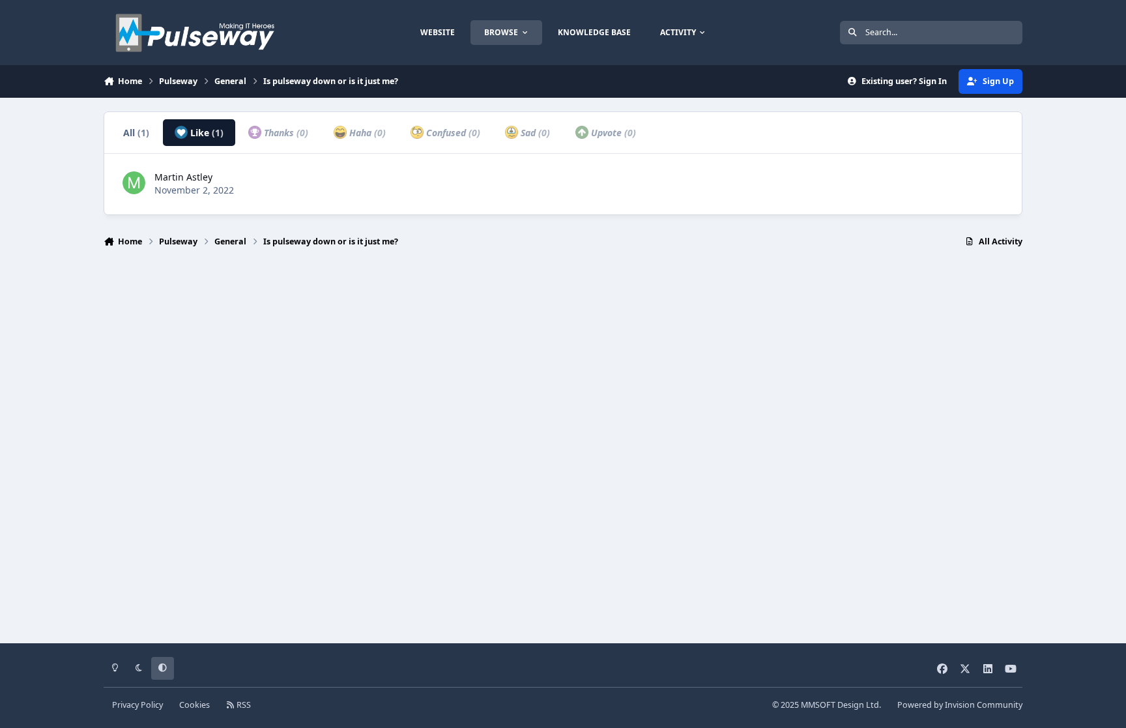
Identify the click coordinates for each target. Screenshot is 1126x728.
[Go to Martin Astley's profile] (134, 182)
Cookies (194, 704)
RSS (243, 704)
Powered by (959, 704)
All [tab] (136, 132)
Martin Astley (183, 177)
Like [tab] (206, 132)
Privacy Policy (137, 704)
